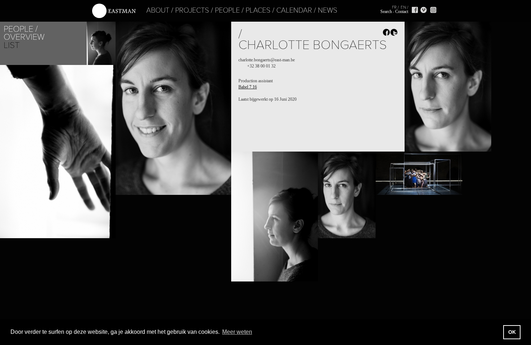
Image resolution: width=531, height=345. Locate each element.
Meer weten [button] (237, 332)
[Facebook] (415, 10)
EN (403, 7)
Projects (192, 10)
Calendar (294, 10)
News (327, 10)
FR (394, 7)
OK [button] (512, 332)
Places (258, 10)
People (227, 10)
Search (386, 11)
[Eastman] (113, 11)
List (12, 45)
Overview (24, 37)
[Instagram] (433, 10)
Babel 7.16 (247, 86)
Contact (401, 11)
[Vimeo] (423, 10)
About (157, 10)
